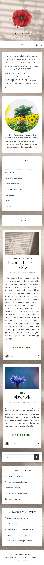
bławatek (22, 397)
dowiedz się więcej (22, 347)
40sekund (25, 59)
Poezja (8, 206)
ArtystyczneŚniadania (11, 63)
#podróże (17, 59)
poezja (8, 83)
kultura (24, 73)
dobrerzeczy (9, 66)
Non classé (9, 195)
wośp (14, 87)
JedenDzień (8, 70)
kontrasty (9, 73)
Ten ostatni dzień (12, 499)
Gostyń (35, 66)
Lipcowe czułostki (12, 487)
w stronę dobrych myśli (14, 476)
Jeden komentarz (30, 402)
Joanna (13, 356)
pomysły (14, 83)
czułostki (25, 62)
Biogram (18, 557)
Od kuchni (9, 200)
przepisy (34, 83)
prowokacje (27, 83)
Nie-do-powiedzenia (13, 189)
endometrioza (27, 66)
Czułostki (8, 166)
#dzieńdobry (14, 56)
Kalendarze (9, 172)
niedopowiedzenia (16, 79)
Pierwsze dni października (16, 482)
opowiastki (32, 80)
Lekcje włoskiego (12, 183)
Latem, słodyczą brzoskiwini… (17, 493)
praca (20, 83)
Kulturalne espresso (13, 178)
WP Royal (24, 560)
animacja (32, 59)
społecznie (8, 87)
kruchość (18, 73)
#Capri (7, 56)
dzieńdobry (18, 66)
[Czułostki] (22, 18)
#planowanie (9, 59)
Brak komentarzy (30, 272)
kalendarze (23, 69)
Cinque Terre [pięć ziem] (23, 535)
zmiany (19, 87)
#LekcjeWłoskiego (28, 56)
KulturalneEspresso (18, 76)
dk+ (33, 62)
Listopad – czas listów (22, 265)
